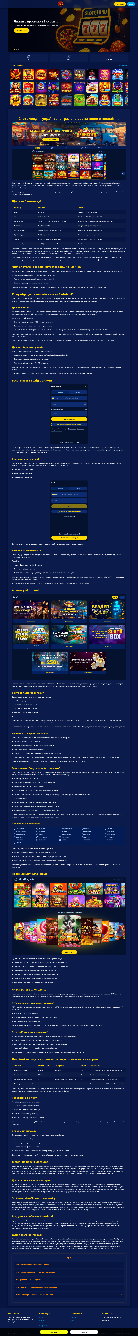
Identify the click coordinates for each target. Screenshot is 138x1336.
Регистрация (54, 1332)
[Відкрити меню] (4, 4)
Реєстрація (120, 4)
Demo (13, 74)
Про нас (42, 1317)
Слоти (41, 1320)
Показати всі (123, 65)
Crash (72, 1320)
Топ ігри (73, 1317)
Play (18, 74)
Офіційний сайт (21, 30)
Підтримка (43, 1326)
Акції (41, 1323)
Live (72, 1323)
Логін (131, 4)
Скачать (84, 1332)
